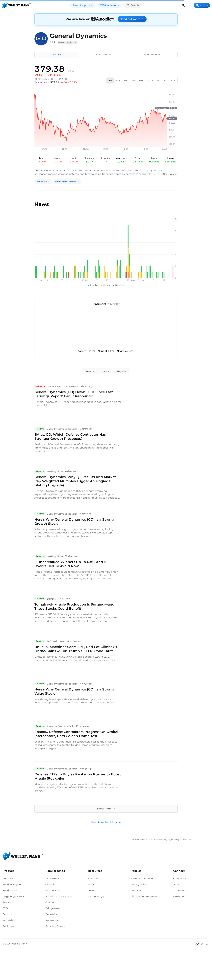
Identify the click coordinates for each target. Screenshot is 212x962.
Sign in (186, 5)
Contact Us (179, 878)
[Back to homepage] (16, 5)
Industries (9, 920)
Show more (168, 174)
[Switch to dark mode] (207, 943)
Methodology (96, 896)
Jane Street (52, 878)
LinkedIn (178, 896)
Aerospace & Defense (65, 181)
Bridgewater (53, 908)
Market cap (67, 42)
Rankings (8, 926)
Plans (91, 884)
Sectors (7, 914)
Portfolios (8, 878)
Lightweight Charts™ (179, 839)
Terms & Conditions (142, 878)
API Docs (93, 878)
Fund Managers (12, 884)
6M (141, 80)
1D (110, 80)
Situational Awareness (58, 896)
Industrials (41, 181)
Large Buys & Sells (13, 896)
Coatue (49, 902)
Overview (57, 54)
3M (133, 80)
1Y (158, 80)
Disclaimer (137, 890)
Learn (91, 890)
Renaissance (52, 890)
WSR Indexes (108, 5)
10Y (173, 80)
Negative (121, 371)
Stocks (7, 902)
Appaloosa (51, 920)
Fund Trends (103, 54)
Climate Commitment (144, 896)
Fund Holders (152, 54)
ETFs (5, 908)
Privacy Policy (139, 884)
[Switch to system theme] (197, 943)
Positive (90, 371)
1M (126, 80)
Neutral (105, 371)
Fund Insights (81, 5)
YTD (150, 80)
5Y (165, 80)
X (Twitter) (179, 890)
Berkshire (51, 914)
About (177, 884)
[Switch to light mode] (202, 943)
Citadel (49, 884)
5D (118, 80)
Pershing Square (55, 926)
